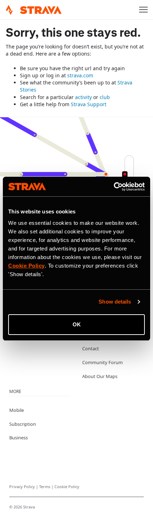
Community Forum (102, 362)
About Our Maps (99, 376)
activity (83, 97)
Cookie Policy (66, 486)
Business (18, 437)
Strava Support (88, 104)
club (105, 97)
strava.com (80, 75)
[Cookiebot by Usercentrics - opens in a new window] (114, 186)
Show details (115, 302)
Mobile (16, 410)
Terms (45, 486)
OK (77, 324)
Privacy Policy (22, 486)
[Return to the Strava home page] (9, 10)
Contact (90, 348)
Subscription (22, 424)
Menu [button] (143, 9)
